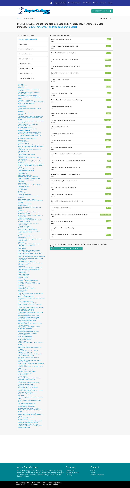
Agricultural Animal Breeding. (25, 93)
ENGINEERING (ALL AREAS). (25, 204)
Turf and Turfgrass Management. (26, 417)
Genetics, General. (22, 240)
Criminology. (21, 181)
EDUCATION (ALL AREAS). (24, 194)
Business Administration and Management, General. (31, 145)
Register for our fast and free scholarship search (53, 27)
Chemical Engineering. (23, 151)
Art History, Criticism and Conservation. (28, 124)
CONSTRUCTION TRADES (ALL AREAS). (28, 176)
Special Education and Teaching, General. (28, 408)
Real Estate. (21, 395)
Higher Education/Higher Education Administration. (30, 263)
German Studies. (22, 247)
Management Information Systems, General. (29, 315)
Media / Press (70, 471)
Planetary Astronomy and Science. (26, 379)
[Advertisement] (65, 449)
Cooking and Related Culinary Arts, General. (29, 178)
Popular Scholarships (72, 473)
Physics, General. (22, 376)
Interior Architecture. (23, 277)
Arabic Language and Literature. (26, 113)
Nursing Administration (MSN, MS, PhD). (28, 350)
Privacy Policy (20, 483)
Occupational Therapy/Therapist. (26, 355)
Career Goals (24, 44)
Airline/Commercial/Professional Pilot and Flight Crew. (31, 101)
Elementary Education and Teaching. (27, 199)
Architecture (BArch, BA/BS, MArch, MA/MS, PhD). (30, 116)
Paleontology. (21, 358)
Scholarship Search (74, 3)
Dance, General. (22, 183)
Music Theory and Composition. (26, 338)
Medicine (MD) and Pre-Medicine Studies (28, 331)
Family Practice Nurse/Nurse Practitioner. (28, 223)
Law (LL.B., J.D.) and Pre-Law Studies (27, 303)
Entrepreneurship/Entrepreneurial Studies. (28, 212)
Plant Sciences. (22, 381)
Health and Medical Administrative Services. (29, 250)
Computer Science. (23, 173)
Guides (95, 3)
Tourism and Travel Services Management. (28, 413)
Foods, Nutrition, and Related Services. (27, 229)
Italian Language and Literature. (26, 287)
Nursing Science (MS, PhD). (25, 352)
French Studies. (22, 237)
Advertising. (21, 87)
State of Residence (26, 73)
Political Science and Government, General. (29, 382)
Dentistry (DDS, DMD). (23, 186)
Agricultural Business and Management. (28, 95)
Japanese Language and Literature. (27, 288)
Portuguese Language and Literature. (27, 385)
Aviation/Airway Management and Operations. (29, 132)
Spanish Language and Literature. (26, 406)
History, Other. (21, 266)
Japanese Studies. (22, 290)
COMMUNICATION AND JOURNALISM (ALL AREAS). (31, 164)
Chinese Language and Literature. (26, 154)
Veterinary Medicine (23, 419)
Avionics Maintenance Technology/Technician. (29, 133)
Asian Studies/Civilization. (24, 125)
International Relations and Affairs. (26, 282)
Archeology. (21, 114)
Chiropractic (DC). (22, 156)
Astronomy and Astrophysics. (25, 127)
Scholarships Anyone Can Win (28, 39)
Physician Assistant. (23, 374)
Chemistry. (21, 153)
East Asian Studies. (23, 189)
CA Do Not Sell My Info (33, 483)
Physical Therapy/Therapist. (25, 373)
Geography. (21, 242)
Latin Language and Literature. (25, 301)
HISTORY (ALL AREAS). (24, 264)
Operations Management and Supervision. (28, 357)
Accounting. (21, 84)
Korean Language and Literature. (26, 296)
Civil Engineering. (22, 159)
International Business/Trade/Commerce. (28, 280)
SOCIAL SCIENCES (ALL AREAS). (26, 405)
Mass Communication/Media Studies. (27, 320)
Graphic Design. (22, 248)
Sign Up (109, 18)
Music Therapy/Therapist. (24, 339)
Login (102, 18)
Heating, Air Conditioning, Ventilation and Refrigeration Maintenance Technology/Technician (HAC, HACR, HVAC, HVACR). (31, 258)
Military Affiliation (25, 54)
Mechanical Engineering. (24, 330)
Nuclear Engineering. (23, 346)
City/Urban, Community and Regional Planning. (29, 157)
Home (19, 18)
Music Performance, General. (25, 336)
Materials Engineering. (23, 322)
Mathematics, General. (23, 325)
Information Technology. (24, 275)
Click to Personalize (102, 11)
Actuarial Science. (22, 86)
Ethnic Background (26, 59)
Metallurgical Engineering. (24, 334)
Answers (103, 3)
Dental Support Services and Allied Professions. (30, 184)
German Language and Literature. (26, 245)
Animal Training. (22, 106)
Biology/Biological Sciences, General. (27, 138)
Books (110, 3)
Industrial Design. (22, 272)
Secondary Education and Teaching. (27, 403)
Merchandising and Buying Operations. (27, 333)
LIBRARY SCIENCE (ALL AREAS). (26, 311)
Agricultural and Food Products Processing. (28, 92)
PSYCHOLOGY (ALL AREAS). (25, 389)
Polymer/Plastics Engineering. (25, 384)
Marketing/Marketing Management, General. (29, 318)
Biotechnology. (22, 140)
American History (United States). (26, 103)
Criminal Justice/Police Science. (26, 180)
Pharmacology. (22, 365)
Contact (92, 471)
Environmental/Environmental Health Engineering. (30, 215)
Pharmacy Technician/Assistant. (26, 370)
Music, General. (22, 341)
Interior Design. (22, 279)
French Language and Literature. (26, 236)
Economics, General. (23, 192)
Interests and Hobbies (27, 49)
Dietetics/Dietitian (22, 188)
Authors (92, 473)
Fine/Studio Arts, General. (24, 226)
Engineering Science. (23, 205)
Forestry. (20, 234)
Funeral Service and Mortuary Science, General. (30, 239)
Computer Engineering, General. (26, 168)
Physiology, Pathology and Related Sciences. (29, 378)
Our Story (69, 475)
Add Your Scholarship (97, 475)
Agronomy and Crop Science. (25, 100)
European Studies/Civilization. (25, 218)
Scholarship (87, 3)
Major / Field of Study (26, 78)
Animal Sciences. (22, 105)
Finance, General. (22, 224)
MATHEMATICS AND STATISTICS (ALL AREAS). (30, 323)
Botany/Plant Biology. (23, 141)
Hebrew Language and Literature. (26, 261)
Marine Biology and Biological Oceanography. (29, 317)
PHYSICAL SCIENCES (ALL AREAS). (27, 371)
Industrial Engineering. (23, 274)
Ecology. (20, 191)
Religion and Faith (25, 64)
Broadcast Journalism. (23, 143)
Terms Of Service (47, 483)
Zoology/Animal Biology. (24, 427)
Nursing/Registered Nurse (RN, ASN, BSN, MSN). (30, 354)
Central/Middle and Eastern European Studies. (29, 149)
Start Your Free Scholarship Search (66, 248)
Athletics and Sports (26, 69)
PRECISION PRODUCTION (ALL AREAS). (28, 387)
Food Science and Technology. (26, 228)
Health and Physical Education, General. (28, 251)
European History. (22, 216)
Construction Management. (25, 175)
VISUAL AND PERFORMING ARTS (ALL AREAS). (30, 421)
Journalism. (21, 291)
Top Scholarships (60, 3)
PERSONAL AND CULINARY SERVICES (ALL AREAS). (31, 363)
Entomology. (21, 210)
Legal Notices (58, 483)
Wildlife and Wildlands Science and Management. (30, 425)
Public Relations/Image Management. (27, 393)
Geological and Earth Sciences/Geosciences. (29, 243)
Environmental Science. (24, 213)
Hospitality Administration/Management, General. (30, 267)
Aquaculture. (21, 111)
